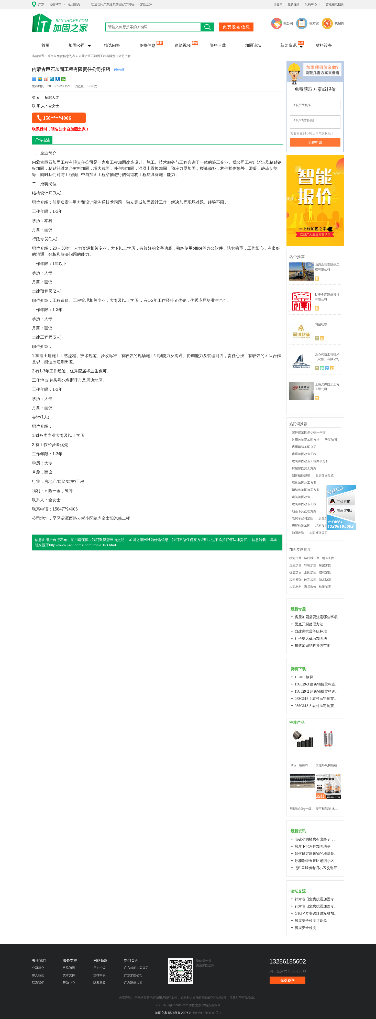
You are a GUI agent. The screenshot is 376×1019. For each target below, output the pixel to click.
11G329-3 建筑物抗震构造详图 (318, 684)
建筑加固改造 (301, 497)
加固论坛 (253, 45)
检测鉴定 (325, 587)
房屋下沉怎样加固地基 (312, 846)
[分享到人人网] (58, 79)
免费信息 (147, 45)
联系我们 (38, 982)
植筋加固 (295, 558)
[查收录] (119, 70)
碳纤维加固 (311, 558)
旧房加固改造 (324, 475)
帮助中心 (69, 982)
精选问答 (112, 45)
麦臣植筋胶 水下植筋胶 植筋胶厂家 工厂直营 (328, 809)
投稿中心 (311, 4)
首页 (45, 45)
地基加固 (328, 558)
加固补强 (295, 579)
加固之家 (60, 26)
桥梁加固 (325, 565)
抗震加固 (295, 572)
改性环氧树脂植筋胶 (328, 765)
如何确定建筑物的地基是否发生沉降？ (318, 854)
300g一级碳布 (299, 765)
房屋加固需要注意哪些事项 (316, 617)
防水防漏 (325, 579)
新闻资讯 (288, 45)
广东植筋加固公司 (136, 968)
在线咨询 (287, 980)
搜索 (207, 27)
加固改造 (298, 533)
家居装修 (310, 587)
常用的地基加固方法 (305, 439)
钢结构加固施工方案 (305, 490)
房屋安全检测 (305, 928)
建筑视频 (182, 45)
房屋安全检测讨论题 (311, 921)
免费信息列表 (66, 56)
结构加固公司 (324, 525)
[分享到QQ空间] (40, 79)
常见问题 (69, 968)
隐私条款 (99, 982)
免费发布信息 (236, 27)
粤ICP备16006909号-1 (206, 1013)
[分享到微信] (63, 79)
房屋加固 (331, 439)
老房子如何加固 (302, 518)
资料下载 (218, 45)
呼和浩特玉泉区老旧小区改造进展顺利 (318, 861)
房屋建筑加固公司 (304, 447)
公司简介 (38, 968)
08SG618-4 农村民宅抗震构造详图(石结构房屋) (318, 699)
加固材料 (295, 587)
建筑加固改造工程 (304, 504)
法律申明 (99, 975)
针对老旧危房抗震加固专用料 (318, 906)
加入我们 (38, 975)
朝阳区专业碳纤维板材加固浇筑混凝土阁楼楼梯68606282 (318, 913)
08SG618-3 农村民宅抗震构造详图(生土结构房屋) (318, 706)
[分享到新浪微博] (46, 79)
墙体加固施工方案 (304, 482)
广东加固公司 (133, 975)
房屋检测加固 (301, 525)
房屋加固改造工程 (304, 454)
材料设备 (324, 45)
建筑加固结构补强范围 (312, 646)
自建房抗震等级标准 (311, 631)
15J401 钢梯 (304, 677)
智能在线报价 (335, 4)
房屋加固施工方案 (304, 468)
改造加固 (310, 579)
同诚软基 (321, 324)
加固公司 (77, 45)
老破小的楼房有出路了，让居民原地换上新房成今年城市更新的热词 (318, 839)
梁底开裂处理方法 (309, 624)
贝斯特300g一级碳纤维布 (302, 809)
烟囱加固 (310, 572)
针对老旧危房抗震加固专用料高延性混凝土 (318, 899)
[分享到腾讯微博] (52, 79)
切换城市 (55, 4)
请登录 (278, 4)
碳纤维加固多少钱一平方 (309, 432)
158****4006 (57, 118)
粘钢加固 (310, 565)
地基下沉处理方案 (304, 511)
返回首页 (74, 4)
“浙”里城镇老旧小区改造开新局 (318, 868)
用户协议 (99, 968)
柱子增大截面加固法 (311, 638)
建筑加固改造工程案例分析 (310, 461)
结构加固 (325, 572)
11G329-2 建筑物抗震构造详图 (318, 691)
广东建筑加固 (133, 982)
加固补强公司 (318, 533)
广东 (41, 4)
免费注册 (293, 4)
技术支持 (69, 975)
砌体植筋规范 (301, 475)
